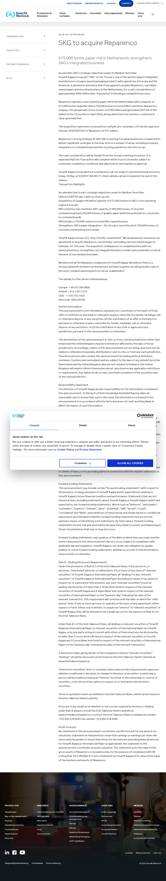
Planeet (72, 823)
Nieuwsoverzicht (94, 3)
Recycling (9, 838)
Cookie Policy (65, 449)
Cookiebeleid (37, 863)
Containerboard (11, 829)
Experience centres (45, 825)
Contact (126, 3)
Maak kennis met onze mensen (147, 825)
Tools (39, 829)
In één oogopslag (108, 812)
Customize (81, 463)
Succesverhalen (44, 834)
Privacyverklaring (53, 863)
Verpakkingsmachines (14, 825)
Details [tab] (83, 425)
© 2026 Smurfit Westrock (150, 863)
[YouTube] (22, 852)
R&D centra (42, 821)
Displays (8, 821)
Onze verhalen (64, 14)
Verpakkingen (11, 812)
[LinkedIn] (7, 852)
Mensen (130, 13)
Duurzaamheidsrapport (79, 812)
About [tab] (131, 425)
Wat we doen (107, 816)
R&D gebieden (43, 816)
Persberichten (15, 36)
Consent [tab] (34, 425)
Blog (9, 78)
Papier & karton (11, 834)
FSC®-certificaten (76, 841)
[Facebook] (14, 852)
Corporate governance (111, 825)
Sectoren (81, 13)
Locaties (111, 3)
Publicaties (12, 50)
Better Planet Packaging (79, 837)
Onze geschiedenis (109, 829)
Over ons (141, 14)
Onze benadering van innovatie (50, 812)
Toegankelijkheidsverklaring (17, 863)
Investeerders (74, 3)
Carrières (137, 812)
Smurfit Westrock (108, 834)
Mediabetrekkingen (17, 64)
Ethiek (104, 821)
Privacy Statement (90, 449)
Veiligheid (138, 834)
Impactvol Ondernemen (79, 832)
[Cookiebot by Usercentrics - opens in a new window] (139, 416)
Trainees (137, 816)
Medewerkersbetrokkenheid (145, 829)
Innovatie (95, 13)
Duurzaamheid (113, 13)
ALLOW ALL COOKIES (130, 463)
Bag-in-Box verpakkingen (15, 816)
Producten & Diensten (44, 14)
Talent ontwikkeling (142, 821)
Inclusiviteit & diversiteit (144, 838)
